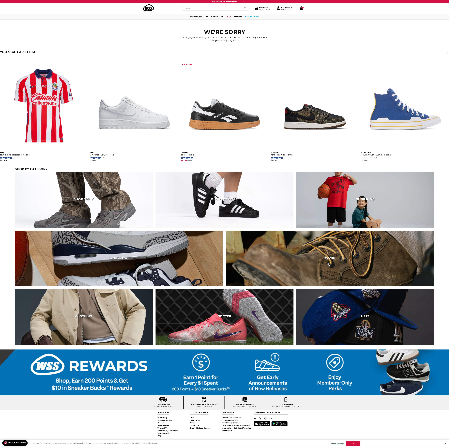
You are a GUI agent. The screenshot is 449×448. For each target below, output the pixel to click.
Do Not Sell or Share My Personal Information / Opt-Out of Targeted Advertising (236, 428)
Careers (161, 423)
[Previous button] (205, 1)
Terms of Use (163, 428)
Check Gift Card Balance (200, 428)
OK (353, 443)
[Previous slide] (439, 53)
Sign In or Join (287, 9)
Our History (162, 418)
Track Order (195, 420)
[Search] (245, 8)
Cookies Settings (337, 443)
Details (169, 406)
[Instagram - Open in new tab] (265, 419)
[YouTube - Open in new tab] (270, 419)
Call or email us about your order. (245, 406)
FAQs (192, 418)
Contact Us (194, 425)
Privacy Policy (163, 425)
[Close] (445, 443)
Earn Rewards (163, 433)
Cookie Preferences (230, 420)
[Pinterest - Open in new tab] (260, 419)
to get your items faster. (204, 406)
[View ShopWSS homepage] (148, 8)
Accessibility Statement (168, 431)
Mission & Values (165, 420)
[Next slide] (446, 52)
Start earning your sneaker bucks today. (286, 406)
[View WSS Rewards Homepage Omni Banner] (224, 372)
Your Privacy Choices (230, 423)
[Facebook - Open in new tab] (255, 419)
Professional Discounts (231, 418)
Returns (193, 423)
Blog (159, 436)
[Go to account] (278, 8)
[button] (262, 8)
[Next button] (243, 1)
